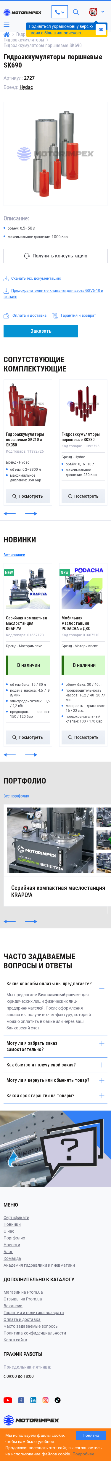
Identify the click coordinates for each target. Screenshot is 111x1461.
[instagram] (45, 1400)
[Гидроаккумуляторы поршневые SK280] (83, 404)
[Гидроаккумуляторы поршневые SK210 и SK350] (28, 404)
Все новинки (14, 554)
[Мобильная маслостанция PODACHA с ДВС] (83, 587)
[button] (10, 513)
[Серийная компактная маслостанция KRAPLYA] (28, 587)
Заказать (41, 331)
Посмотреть (31, 496)
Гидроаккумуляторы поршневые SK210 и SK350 (25, 439)
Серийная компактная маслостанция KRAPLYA (26, 623)
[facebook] (21, 1400)
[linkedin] (33, 1400)
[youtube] (8, 1400)
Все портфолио (16, 796)
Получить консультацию (60, 256)
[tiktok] (57, 1400)
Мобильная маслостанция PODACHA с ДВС (76, 623)
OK (101, 29)
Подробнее (83, 1454)
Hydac (26, 87)
